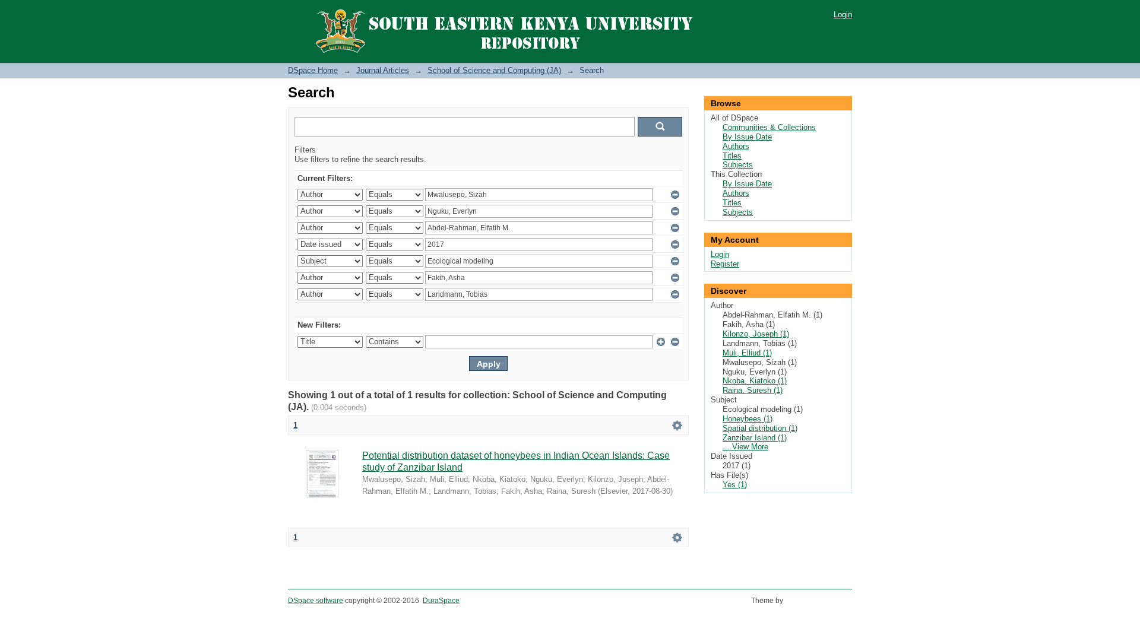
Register (725, 263)
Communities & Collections (769, 127)
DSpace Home (313, 70)
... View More (745, 446)
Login (843, 14)
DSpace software (315, 600)
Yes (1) (735, 484)
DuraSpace (441, 600)
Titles (732, 155)
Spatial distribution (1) (760, 428)
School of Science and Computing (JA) (494, 70)
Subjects (738, 164)
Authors (736, 146)
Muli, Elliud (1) (747, 352)
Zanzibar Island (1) (755, 437)
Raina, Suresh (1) (753, 390)
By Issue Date (747, 136)
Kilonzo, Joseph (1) (756, 333)
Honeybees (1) (747, 418)
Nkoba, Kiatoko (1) (755, 380)
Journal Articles (382, 70)
